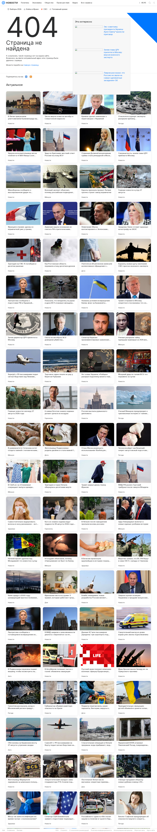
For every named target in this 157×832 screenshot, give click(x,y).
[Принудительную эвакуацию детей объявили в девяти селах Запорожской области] (133, 698)
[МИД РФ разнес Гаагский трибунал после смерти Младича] (133, 477)
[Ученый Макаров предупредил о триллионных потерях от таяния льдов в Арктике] (133, 403)
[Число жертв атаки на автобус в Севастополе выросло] (60, 108)
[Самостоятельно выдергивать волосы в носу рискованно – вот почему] (23, 514)
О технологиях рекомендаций (79, 830)
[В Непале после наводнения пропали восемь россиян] (97, 514)
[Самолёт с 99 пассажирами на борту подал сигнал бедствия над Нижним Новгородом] (60, 735)
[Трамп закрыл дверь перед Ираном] (97, 477)
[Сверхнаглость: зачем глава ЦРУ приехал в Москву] (133, 145)
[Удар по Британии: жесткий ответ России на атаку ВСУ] (60, 145)
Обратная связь (139, 830)
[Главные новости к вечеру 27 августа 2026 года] (23, 403)
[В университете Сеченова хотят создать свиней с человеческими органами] (23, 440)
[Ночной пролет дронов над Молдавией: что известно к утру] (23, 551)
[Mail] (3, 3)
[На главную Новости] (11, 3)
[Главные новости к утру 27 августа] (133, 182)
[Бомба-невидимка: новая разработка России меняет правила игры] (97, 587)
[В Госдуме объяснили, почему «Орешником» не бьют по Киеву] (60, 551)
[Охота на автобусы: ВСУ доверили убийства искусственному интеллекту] (60, 329)
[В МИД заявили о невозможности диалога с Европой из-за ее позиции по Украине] (60, 624)
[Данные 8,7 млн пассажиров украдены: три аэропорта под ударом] (97, 624)
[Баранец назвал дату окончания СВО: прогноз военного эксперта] (133, 256)
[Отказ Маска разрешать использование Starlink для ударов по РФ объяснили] (97, 440)
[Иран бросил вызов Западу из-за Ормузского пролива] (133, 661)
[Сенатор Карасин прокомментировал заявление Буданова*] (97, 329)
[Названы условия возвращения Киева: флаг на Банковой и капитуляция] (97, 293)
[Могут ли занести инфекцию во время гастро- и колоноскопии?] (23, 808)
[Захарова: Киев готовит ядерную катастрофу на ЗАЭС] (133, 219)
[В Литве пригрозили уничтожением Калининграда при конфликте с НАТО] (23, 108)
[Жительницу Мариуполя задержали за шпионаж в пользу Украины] (23, 772)
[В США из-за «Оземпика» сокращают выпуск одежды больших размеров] (23, 477)
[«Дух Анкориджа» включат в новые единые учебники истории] (133, 514)
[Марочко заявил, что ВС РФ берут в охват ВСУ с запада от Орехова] (133, 551)
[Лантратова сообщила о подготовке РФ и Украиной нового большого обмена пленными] (23, 293)
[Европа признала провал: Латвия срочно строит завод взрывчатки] (97, 182)
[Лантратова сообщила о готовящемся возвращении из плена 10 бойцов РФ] (23, 624)
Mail (3, 830)
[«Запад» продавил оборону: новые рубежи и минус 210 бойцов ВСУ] (133, 772)
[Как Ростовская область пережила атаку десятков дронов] (60, 256)
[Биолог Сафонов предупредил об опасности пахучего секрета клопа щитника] (133, 808)
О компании (11, 830)
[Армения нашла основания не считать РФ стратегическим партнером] (60, 219)
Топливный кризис (60, 9)
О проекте (64, 830)
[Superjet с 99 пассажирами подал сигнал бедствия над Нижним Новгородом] (23, 366)
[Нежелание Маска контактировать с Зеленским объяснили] (97, 219)
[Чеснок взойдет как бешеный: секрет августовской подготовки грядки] (133, 440)
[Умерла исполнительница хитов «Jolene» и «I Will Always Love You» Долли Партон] (23, 145)
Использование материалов (123, 830)
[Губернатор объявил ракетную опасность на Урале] (60, 698)
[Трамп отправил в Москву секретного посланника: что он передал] (133, 293)
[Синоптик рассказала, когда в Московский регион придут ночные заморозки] (23, 698)
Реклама (19, 830)
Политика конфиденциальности (101, 830)
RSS (57, 830)
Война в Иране (32, 9)
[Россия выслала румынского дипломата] (97, 403)
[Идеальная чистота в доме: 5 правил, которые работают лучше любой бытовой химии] (60, 587)
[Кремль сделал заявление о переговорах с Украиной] (97, 108)
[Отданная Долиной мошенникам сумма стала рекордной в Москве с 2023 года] (97, 145)
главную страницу (31, 65)
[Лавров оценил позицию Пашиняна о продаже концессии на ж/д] (133, 587)
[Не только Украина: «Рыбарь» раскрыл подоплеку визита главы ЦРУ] (97, 366)
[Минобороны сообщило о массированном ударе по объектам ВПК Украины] (23, 182)
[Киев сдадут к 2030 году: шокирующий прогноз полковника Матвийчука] (23, 587)
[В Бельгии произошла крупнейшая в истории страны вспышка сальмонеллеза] (97, 551)
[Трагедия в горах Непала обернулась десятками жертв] (60, 477)
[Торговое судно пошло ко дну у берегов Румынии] (60, 366)
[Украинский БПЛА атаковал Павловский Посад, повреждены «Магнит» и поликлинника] (133, 735)
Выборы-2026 (15, 9)
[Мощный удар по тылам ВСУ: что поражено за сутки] (133, 366)
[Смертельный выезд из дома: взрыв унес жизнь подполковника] (133, 624)
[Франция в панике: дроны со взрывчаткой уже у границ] (23, 219)
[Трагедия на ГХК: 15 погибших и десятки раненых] (23, 256)
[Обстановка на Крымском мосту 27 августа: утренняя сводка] (23, 735)
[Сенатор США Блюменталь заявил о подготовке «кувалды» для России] (60, 808)
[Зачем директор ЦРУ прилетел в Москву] (23, 329)
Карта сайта (151, 830)
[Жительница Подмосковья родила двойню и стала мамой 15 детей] (60, 440)
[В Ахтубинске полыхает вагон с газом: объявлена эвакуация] (60, 661)
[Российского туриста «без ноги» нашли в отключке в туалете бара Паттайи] (97, 808)
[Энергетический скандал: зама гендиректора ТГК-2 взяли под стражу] (60, 772)
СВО (45, 9)
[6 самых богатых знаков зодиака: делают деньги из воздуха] (60, 403)
